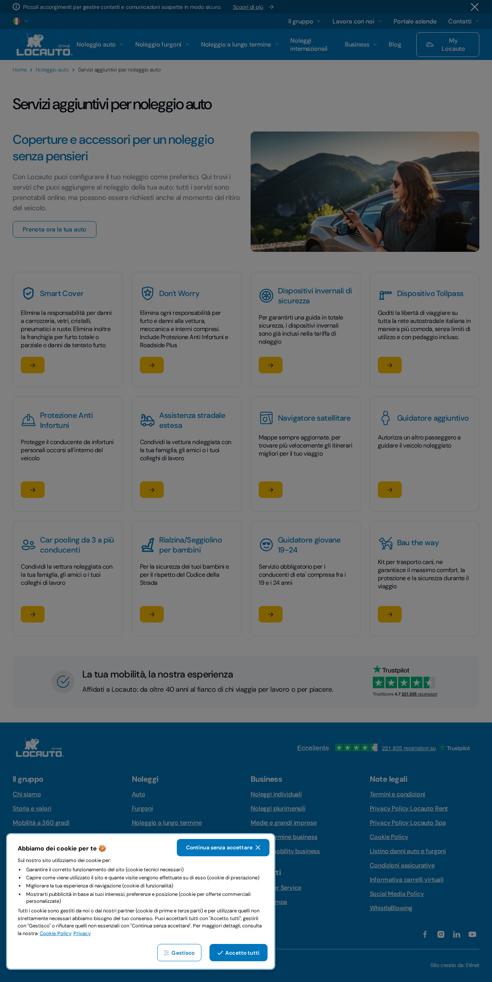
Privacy (82, 933)
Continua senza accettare (219, 847)
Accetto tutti (242, 952)
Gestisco (182, 952)
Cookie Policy (55, 933)
